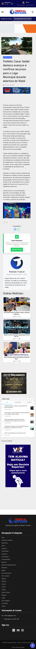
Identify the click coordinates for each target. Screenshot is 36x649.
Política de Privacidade (18, 647)
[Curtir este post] (4, 222)
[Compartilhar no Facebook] (15, 229)
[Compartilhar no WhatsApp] (18, 229)
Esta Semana (18, 402)
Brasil (3, 545)
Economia (4, 554)
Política (4, 589)
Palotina (4, 581)
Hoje (7, 402)
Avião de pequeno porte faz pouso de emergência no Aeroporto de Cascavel (15, 420)
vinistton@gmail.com (10, 615)
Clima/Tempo (5, 551)
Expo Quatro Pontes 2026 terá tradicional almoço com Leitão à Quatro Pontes (17, 413)
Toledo (3, 606)
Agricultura (5, 543)
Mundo (3, 570)
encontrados (5, 556)
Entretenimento (6, 559)
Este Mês (29, 402)
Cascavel (4, 548)
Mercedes (4, 567)
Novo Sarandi (5, 576)
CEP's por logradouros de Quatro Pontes (15, 433)
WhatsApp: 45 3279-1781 (11, 619)
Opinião (4, 578)
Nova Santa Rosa (6, 573)
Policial (4, 587)
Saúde (3, 598)
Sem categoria (6, 600)
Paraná (4, 584)
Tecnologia (5, 603)
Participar (17, 249)
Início (3, 537)
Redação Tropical (17, 272)
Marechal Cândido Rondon (9, 565)
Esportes (4, 562)
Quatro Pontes (7, 57)
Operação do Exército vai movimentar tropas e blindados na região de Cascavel (17, 426)
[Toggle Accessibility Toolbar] (32, 645)
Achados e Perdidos (7, 540)
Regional (4, 595)
